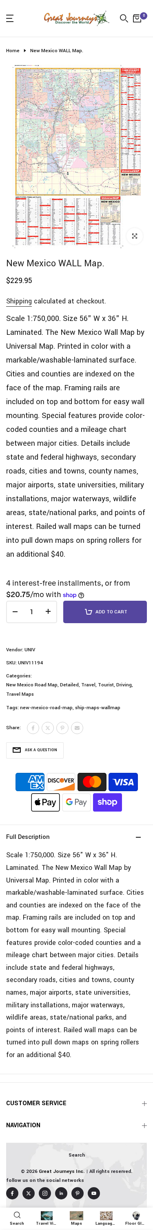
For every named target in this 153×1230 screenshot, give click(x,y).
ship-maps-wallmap (97, 707)
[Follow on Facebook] (12, 1193)
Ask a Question (41, 750)
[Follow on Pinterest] (77, 1193)
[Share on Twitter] (48, 728)
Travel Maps (20, 694)
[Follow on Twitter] (28, 1193)
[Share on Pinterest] (62, 728)
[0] (137, 18)
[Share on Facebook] (33, 728)
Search (77, 1155)
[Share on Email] (77, 728)
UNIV (29, 649)
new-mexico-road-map (46, 707)
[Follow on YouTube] (94, 1193)
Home (13, 50)
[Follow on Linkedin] (61, 1193)
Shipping (19, 301)
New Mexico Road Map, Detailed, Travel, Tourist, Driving (69, 684)
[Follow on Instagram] (45, 1193)
